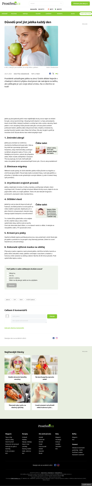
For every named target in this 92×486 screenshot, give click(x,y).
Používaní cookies (77, 452)
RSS (6, 453)
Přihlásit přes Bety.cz (80, 3)
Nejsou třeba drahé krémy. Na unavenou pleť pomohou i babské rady (52, 212)
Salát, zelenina (73, 14)
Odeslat (52, 316)
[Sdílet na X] (53, 74)
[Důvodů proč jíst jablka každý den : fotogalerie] (31, 46)
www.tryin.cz (44, 472)
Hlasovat (11, 285)
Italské (41, 449)
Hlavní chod (38, 14)
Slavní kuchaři (9, 442)
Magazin (58, 437)
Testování (58, 446)
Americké (41, 439)
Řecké (40, 453)
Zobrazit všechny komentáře (14, 328)
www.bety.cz (51, 472)
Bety (51, 9)
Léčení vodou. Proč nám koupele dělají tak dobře (52, 150)
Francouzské (42, 446)
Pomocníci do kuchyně (12, 444)
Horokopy (58, 439)
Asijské (41, 437)
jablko (8, 299)
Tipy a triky (35, 74)
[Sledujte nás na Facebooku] (53, 338)
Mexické (41, 451)
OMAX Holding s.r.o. (15, 478)
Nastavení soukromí (78, 454)
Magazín (33, 9)
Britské (41, 442)
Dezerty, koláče (60, 14)
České (40, 444)
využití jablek (30, 299)
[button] (61, 3)
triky (21, 299)
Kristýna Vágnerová (21, 74)
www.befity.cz (58, 472)
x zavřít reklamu (86, 484)
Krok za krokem (10, 451)
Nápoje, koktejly (25, 14)
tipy (15, 299)
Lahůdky (48, 13)
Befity (59, 9)
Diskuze (57, 442)
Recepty (41, 9)
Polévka (14, 13)
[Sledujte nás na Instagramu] (56, 338)
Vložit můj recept (85, 13)
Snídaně (4, 13)
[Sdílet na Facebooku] (50, 74)
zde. (63, 475)
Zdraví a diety (9, 439)
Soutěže (57, 444)
